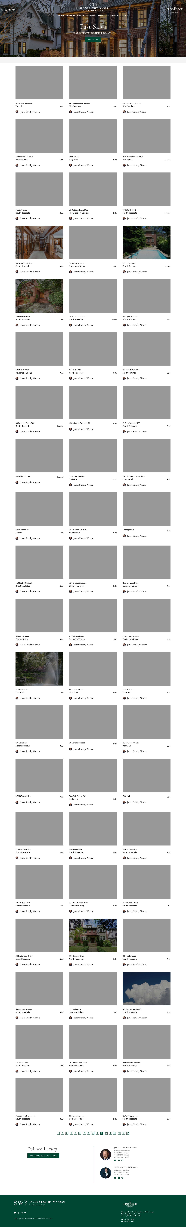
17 (128, 1133)
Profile (61, 15)
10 (97, 1133)
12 (106, 1133)
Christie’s (115, 15)
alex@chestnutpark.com (122, 1170)
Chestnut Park (103, 15)
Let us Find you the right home (43, 1156)
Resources (90, 15)
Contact (124, 15)
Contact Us (93, 40)
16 (123, 1133)
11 (101, 1133)
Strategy (81, 15)
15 (119, 1133)
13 (110, 1133)
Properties (70, 15)
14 (115, 1133)
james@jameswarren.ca (122, 1151)
